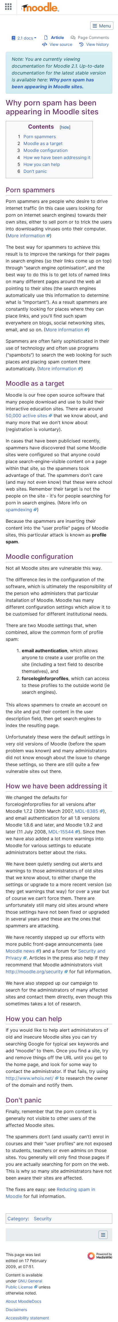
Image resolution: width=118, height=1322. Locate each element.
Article (57, 37)
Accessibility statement (27, 1317)
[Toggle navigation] (7, 7)
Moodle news (20, 951)
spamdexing (19, 509)
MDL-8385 (86, 811)
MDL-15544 (61, 832)
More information (26, 235)
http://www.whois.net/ (30, 1078)
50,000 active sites (26, 415)
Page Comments (93, 37)
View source (61, 44)
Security (43, 1218)
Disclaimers (16, 1309)
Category (17, 1218)
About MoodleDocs (23, 1301)
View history (97, 44)
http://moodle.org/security (34, 971)
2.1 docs (24, 38)
